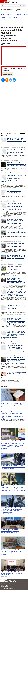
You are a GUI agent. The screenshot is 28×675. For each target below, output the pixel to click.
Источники (17, 14)
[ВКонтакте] (3, 80)
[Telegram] (10, 80)
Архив (10, 14)
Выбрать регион (4, 586)
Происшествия (6, 17)
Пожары (15, 17)
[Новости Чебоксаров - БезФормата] (8, 2)
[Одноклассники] (7, 80)
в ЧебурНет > (5, 20)
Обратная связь (4, 585)
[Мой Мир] (14, 80)
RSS (12, 588)
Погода (24, 14)
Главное (4, 14)
